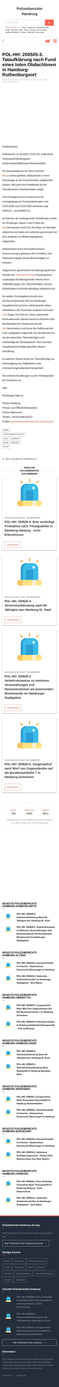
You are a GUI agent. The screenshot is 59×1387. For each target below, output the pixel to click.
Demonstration (41, 30)
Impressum (21, 1375)
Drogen (23, 32)
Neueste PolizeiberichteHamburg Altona (19, 954)
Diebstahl (30, 32)
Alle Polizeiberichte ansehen (28, 1342)
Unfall (7, 30)
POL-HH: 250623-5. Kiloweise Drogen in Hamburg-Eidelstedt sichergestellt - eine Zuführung (36, 1025)
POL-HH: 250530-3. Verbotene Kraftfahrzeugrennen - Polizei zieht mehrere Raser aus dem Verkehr (35, 1155)
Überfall (32, 30)
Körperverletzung (42, 27)
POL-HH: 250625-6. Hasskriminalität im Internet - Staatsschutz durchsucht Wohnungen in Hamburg (36, 966)
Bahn (5, 442)
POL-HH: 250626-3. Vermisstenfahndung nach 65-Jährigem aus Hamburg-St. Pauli (28, 605)
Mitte (6, 447)
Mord (21, 30)
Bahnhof (15, 438)
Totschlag (14, 30)
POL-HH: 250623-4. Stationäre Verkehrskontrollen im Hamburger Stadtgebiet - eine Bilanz (34, 979)
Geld (4, 314)
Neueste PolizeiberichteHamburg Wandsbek (19, 1087)
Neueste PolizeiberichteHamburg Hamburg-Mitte (19, 905)
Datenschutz (7, 1375)
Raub (24, 27)
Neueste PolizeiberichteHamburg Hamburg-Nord (19, 1042)
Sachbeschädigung (12, 32)
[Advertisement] (29, 114)
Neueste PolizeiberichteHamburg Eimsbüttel (19, 996)
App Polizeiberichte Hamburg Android (23, 1243)
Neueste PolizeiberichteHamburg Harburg (19, 1172)
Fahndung (31, 27)
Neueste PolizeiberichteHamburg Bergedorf (19, 1130)
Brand (26, 30)
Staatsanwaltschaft (25, 275)
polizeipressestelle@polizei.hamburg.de (32, 421)
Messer (6, 175)
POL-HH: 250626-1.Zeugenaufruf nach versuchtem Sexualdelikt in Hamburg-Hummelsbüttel (34, 1100)
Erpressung (39, 32)
